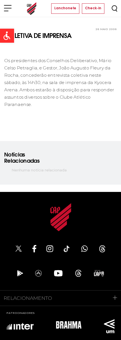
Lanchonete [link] (65, 8)
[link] (7, 36)
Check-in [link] (93, 8)
